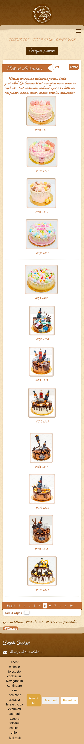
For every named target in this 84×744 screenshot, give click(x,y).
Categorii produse (42, 50)
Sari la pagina (13, 612)
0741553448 (66, 40)
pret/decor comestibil (61, 622)
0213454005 (19, 40)
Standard (51, 700)
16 (71, 605)
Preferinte (69, 700)
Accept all (33, 700)
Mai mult (15, 738)
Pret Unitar (34, 622)
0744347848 (43, 40)
